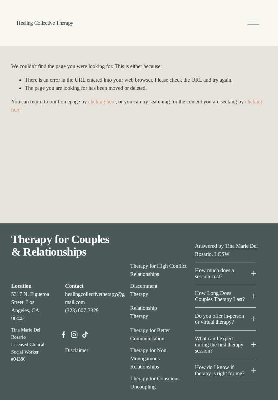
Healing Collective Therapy (45, 23)
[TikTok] (85, 334)
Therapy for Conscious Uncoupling (154, 382)
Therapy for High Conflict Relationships (158, 270)
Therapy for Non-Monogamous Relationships (149, 358)
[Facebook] (63, 334)
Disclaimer (76, 350)
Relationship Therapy (143, 312)
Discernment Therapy (143, 290)
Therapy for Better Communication (150, 334)
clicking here (102, 101)
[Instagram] (74, 334)
